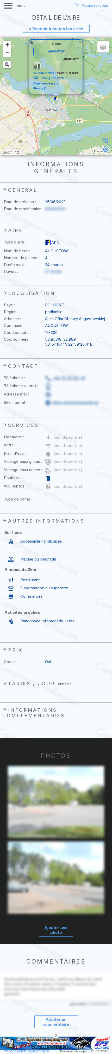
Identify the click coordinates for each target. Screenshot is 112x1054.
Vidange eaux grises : (23, 461)
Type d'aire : (15, 242)
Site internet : (15, 402)
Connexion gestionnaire (28, 1051)
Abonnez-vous (95, 5)
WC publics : (15, 486)
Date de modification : (23, 208)
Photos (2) (40, 88)
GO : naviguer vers (48, 77)
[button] (56, 98)
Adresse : (12, 318)
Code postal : (16, 332)
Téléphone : (14, 377)
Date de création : (20, 201)
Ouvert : (11, 271)
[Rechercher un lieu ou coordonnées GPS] (7, 64)
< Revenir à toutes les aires (56, 28)
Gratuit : (11, 661)
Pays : (9, 304)
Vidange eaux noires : (23, 469)
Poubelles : (14, 477)
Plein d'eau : (15, 453)
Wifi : (8, 445)
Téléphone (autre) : (21, 385)
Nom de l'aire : (17, 250)
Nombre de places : (21, 257)
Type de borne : (18, 499)
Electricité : (14, 436)
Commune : (14, 325)
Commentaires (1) (45, 83)
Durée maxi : (15, 264)
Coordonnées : (17, 339)
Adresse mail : (16, 394)
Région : (11, 311)
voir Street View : (45, 73)
